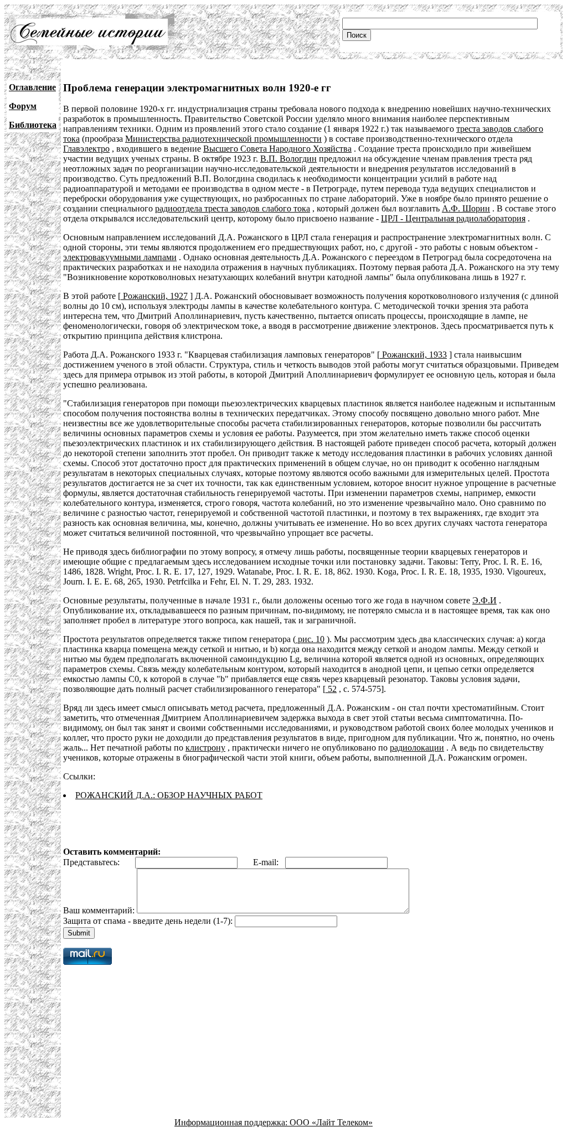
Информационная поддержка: (232, 1122)
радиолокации (417, 747)
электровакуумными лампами (120, 257)
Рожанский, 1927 (154, 296)
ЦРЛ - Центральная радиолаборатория (453, 218)
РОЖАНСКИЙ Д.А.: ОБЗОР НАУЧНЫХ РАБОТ (168, 795)
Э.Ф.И (484, 600)
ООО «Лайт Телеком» (331, 1122)
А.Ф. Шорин (466, 208)
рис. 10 (310, 639)
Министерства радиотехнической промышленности (223, 138)
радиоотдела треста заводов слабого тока (232, 208)
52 (331, 689)
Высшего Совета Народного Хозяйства (277, 148)
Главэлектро (86, 148)
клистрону (205, 747)
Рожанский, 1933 (413, 354)
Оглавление (32, 87)
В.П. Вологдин (288, 158)
